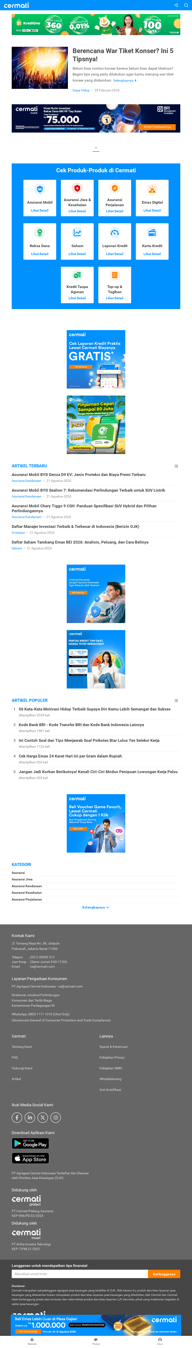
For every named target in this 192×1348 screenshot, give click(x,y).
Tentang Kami (22, 1047)
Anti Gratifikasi (110, 1090)
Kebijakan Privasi (112, 1057)
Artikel (16, 1079)
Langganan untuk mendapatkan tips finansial (49, 1265)
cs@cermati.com (42, 966)
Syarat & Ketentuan (114, 1047)
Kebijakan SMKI (111, 1068)
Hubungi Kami (22, 1068)
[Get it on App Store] (96, 1158)
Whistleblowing (111, 1079)
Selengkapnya (94, 907)
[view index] (176, 466)
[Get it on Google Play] (96, 1143)
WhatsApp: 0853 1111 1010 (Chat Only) (41, 1014)
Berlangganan (164, 1274)
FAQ (15, 1057)
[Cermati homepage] (28, 1314)
